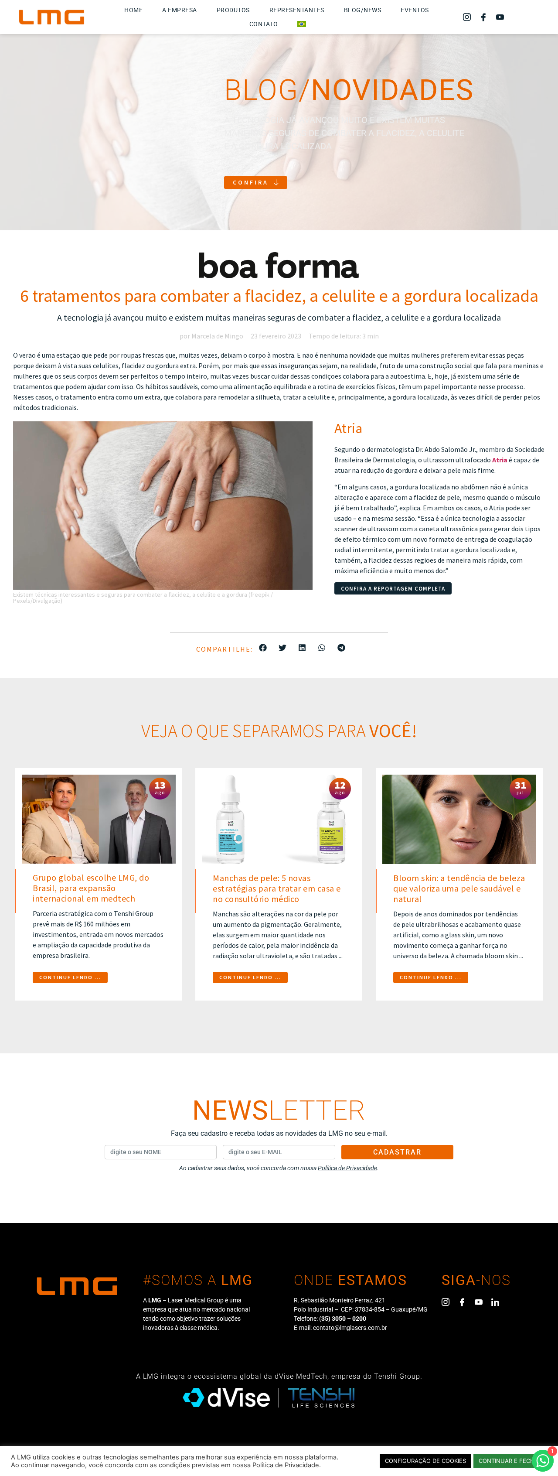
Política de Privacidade (285, 1465)
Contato (263, 23)
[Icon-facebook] (483, 17)
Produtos (233, 10)
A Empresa (179, 10)
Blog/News (362, 10)
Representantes (296, 10)
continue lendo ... (70, 977)
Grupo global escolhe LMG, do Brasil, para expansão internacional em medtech (91, 888)
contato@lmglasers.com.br (350, 1327)
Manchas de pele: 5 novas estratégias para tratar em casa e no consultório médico (277, 888)
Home (133, 10)
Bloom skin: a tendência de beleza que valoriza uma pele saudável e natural (459, 888)
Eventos (415, 10)
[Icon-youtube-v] (500, 17)
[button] (262, 647)
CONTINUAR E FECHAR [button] (510, 1460)
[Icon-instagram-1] (467, 17)
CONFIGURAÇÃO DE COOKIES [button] (425, 1460)
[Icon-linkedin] (495, 1302)
